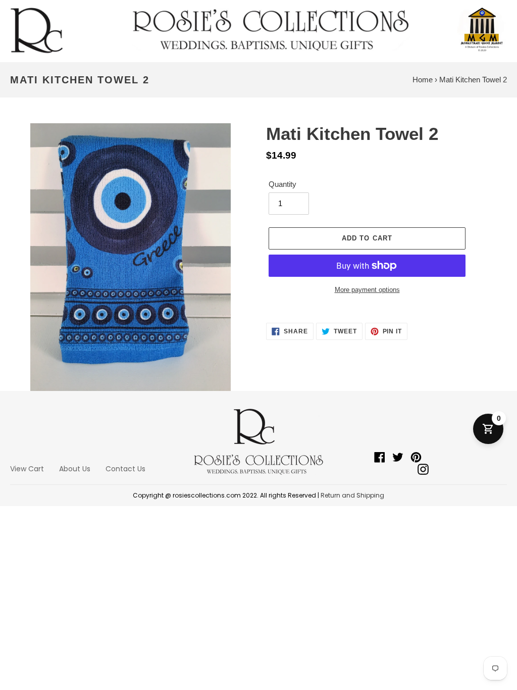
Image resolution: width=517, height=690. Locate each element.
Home (422, 79)
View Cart (27, 469)
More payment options (367, 289)
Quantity (282, 184)
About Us (74, 469)
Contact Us (125, 469)
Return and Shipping (352, 495)
